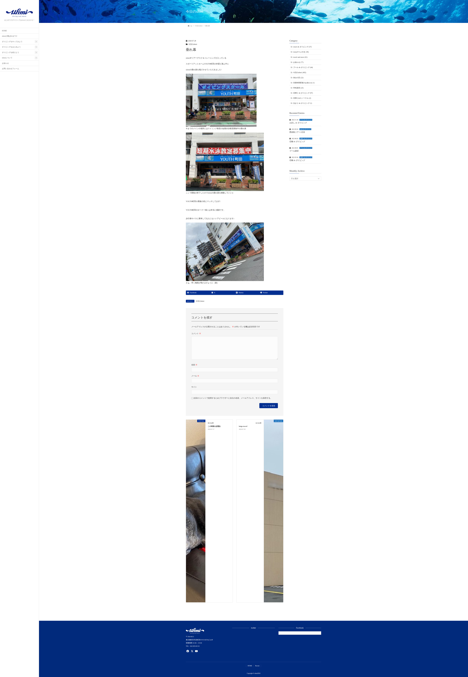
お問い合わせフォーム (10, 69)
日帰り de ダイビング (306, 138)
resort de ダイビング (305, 129)
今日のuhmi (192, 44)
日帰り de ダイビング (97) (303, 93)
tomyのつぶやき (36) (301, 52)
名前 (194, 365)
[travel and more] (273, 511)
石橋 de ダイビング (297, 142)
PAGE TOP (456, 654)
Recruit (257, 666)
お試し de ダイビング (298, 123)
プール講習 (294, 151)
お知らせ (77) (298, 62)
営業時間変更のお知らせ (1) (304, 83)
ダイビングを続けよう (10, 52)
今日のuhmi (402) (299, 72)
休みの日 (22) (298, 78)
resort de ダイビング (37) (302, 47)
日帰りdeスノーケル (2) (302, 98)
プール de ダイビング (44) (303, 67)
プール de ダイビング (306, 119)
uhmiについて (7, 58)
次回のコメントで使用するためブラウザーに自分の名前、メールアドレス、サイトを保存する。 (232, 398)
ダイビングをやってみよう (12, 42)
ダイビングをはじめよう (11, 47)
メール (195, 376)
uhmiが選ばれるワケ (9, 36)
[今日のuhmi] (195, 511)
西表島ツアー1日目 (297, 132)
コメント (196, 333)
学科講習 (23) (298, 88)
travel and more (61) (300, 57)
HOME (4, 31)
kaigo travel (243, 426)
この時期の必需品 (214, 426)
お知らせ (5, 63)
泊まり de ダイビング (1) (302, 103)
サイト (194, 387)
